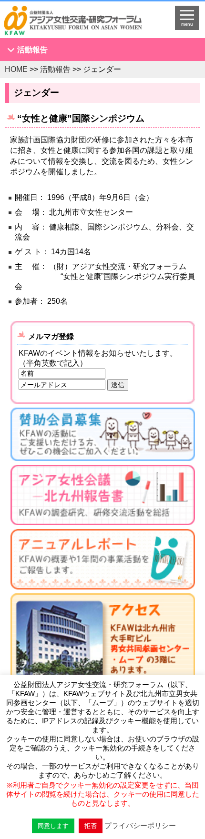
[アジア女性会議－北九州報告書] (102, 497)
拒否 (90, 825)
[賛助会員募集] (102, 436)
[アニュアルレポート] (102, 561)
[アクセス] (102, 656)
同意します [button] (53, 825)
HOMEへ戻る (80, 22)
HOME (16, 69)
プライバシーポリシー (140, 825)
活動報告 (32, 50)
